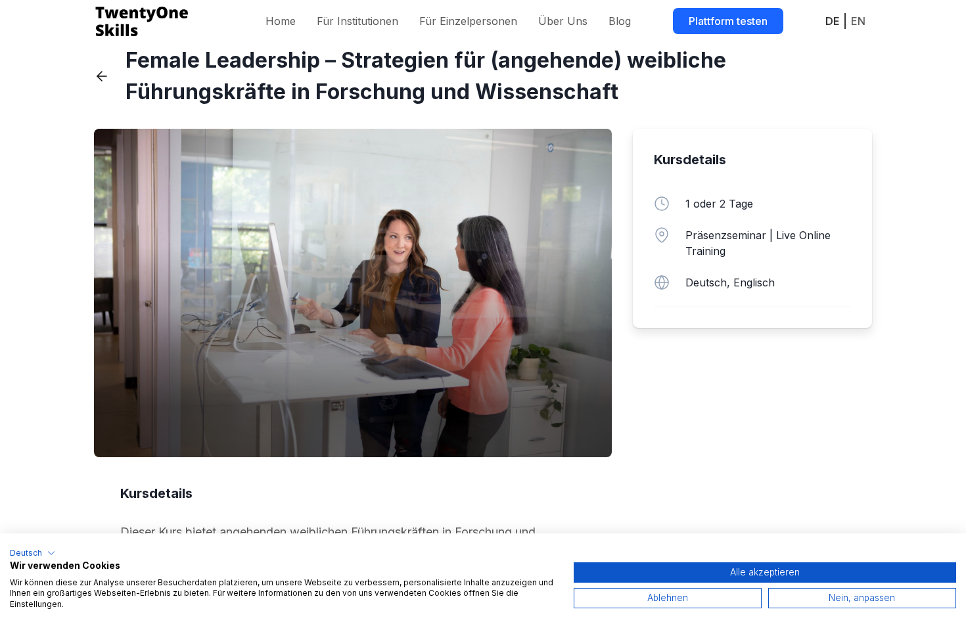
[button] (32, 553)
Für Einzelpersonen (468, 21)
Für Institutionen (357, 21)
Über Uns (562, 21)
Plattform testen (728, 21)
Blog (620, 21)
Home (280, 21)
